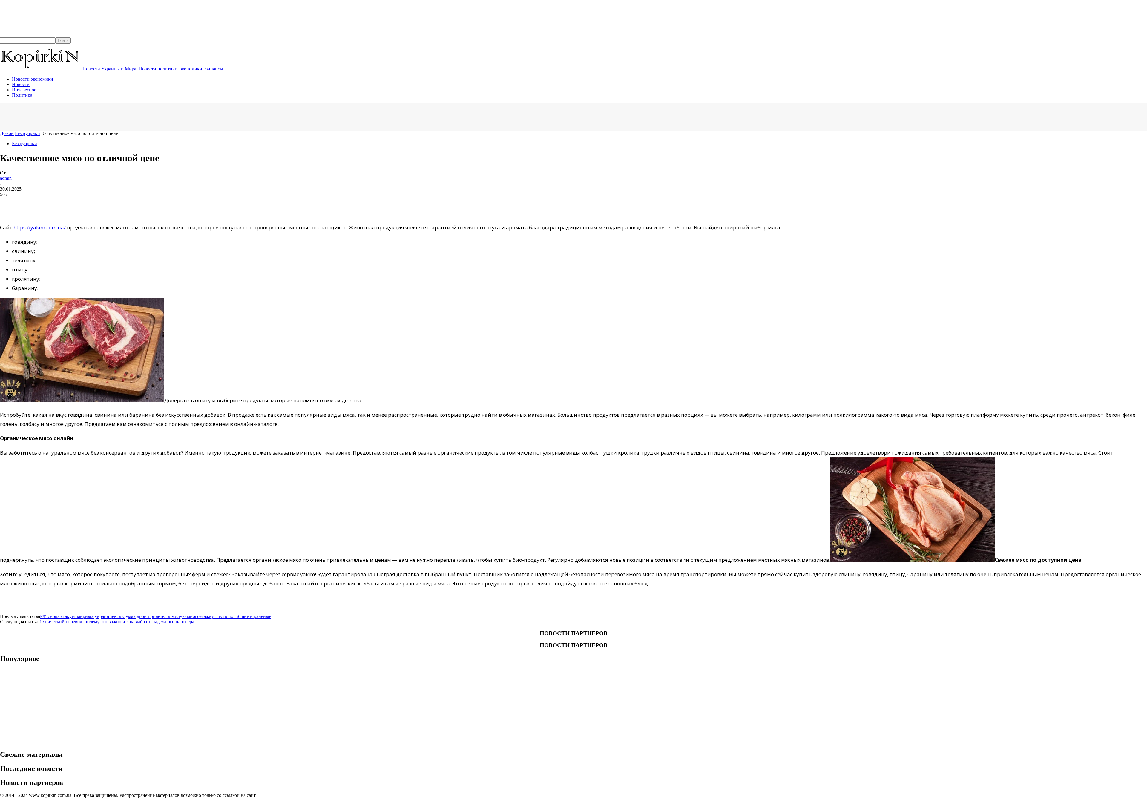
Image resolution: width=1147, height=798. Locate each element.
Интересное (24, 89)
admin (6, 178)
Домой (7, 133)
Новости (21, 84)
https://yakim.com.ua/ (39, 227)
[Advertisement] (108, 116)
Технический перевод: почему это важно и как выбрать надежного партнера (116, 621)
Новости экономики (32, 79)
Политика (22, 95)
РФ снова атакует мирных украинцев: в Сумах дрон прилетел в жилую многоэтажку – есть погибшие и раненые (155, 616)
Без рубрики (27, 133)
